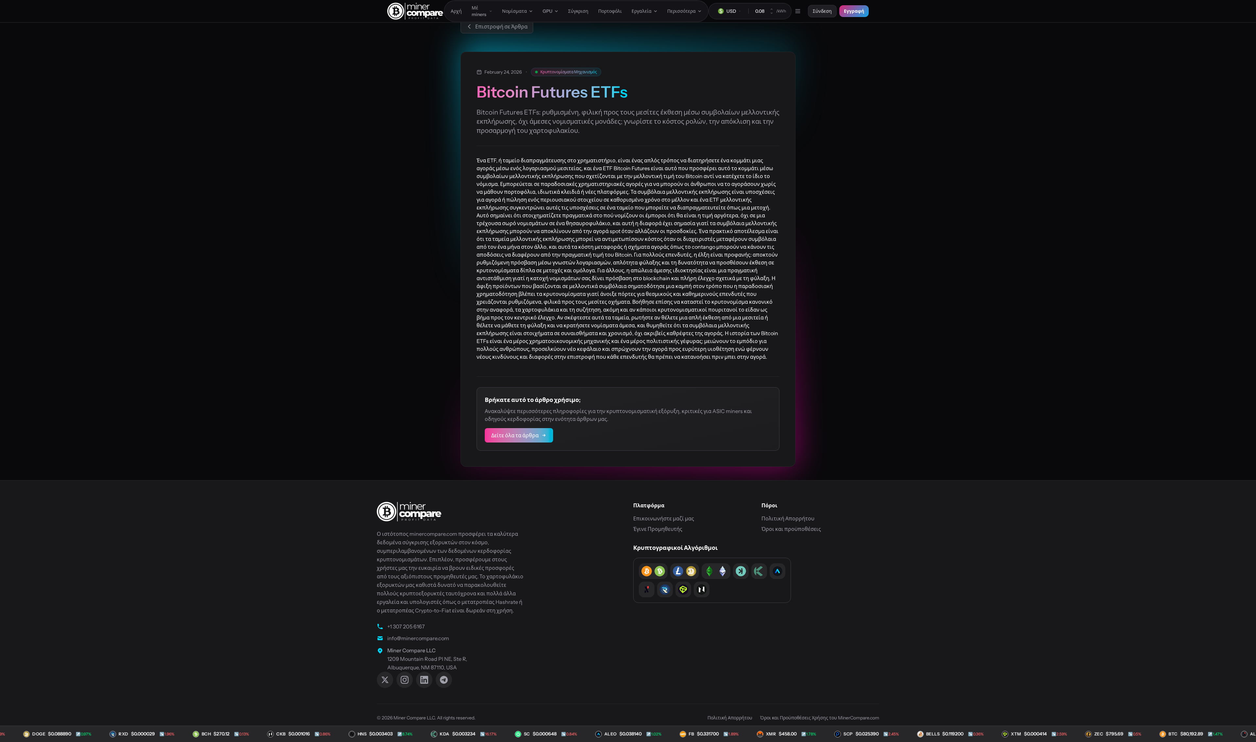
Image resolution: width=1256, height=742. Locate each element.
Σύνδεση (822, 11)
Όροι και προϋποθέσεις (791, 529)
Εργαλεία (642, 11)
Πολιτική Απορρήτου (787, 518)
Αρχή (456, 11)
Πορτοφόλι (610, 11)
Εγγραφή (854, 11)
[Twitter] (385, 680)
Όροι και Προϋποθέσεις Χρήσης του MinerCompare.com (819, 718)
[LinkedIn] (424, 680)
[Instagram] (404, 680)
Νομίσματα (514, 11)
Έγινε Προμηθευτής (657, 529)
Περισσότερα (681, 11)
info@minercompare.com (418, 638)
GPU (547, 11)
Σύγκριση (578, 11)
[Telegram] (444, 680)
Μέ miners (479, 11)
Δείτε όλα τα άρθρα (515, 435)
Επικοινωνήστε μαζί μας (663, 518)
